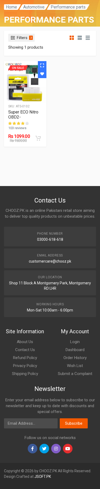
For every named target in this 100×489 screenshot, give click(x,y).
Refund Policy (25, 357)
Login (75, 341)
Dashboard (75, 349)
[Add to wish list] (42, 74)
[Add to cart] (38, 138)
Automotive (34, 7)
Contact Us (25, 349)
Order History (75, 357)
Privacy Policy (25, 365)
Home (11, 7)
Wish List (75, 365)
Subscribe (73, 423)
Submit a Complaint (75, 373)
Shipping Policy (25, 373)
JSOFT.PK (42, 476)
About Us (25, 341)
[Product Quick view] (42, 65)
